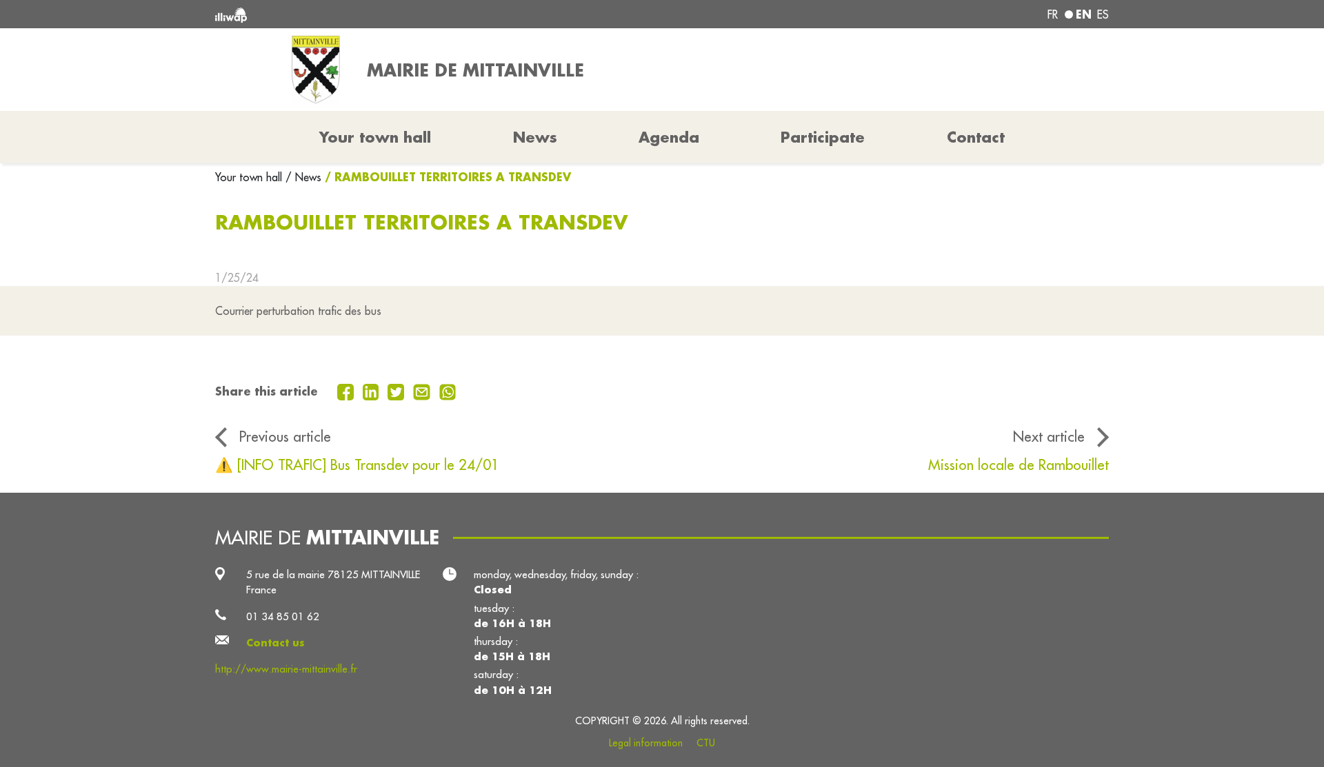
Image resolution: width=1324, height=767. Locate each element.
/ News (303, 177)
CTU (705, 743)
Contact (976, 137)
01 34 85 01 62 (282, 616)
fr (1052, 14)
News (535, 137)
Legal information (646, 743)
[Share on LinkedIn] (372, 391)
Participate (823, 137)
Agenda (669, 137)
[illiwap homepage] (396, 14)
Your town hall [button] (375, 137)
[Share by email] (423, 391)
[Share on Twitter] (397, 391)
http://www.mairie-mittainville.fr (286, 668)
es (1103, 14)
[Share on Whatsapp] (448, 391)
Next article (1049, 436)
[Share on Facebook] (347, 391)
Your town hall (250, 177)
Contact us (275, 642)
